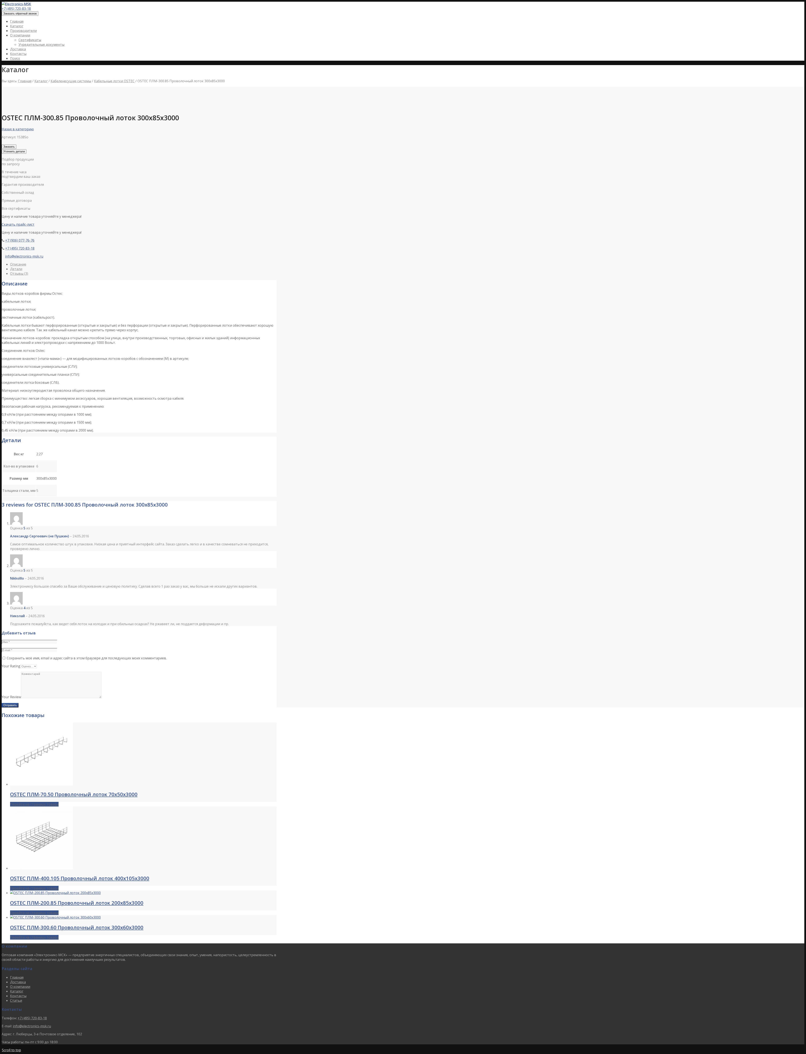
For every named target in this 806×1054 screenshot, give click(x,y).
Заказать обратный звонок (20, 13)
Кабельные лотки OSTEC (114, 81)
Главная (24, 81)
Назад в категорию (18, 129)
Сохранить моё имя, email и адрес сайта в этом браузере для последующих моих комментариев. (87, 658)
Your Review (11, 697)
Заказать (9, 146)
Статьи (16, 1000)
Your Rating (11, 666)
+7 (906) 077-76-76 (19, 240)
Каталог (41, 81)
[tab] (143, 264)
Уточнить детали (14, 151)
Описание (18, 264)
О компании (20, 986)
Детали (16, 269)
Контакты (18, 996)
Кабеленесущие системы (71, 81)
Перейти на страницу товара (34, 804)
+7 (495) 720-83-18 (16, 8)
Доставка (18, 982)
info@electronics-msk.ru (24, 256)
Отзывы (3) (19, 273)
